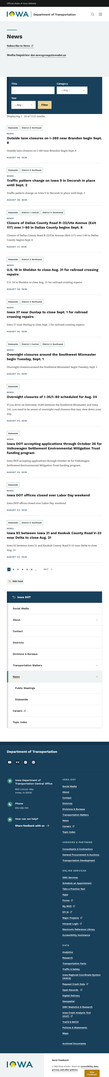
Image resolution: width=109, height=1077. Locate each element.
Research (67, 957)
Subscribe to (18, 45)
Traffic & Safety (71, 969)
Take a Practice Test (73, 889)
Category (62, 83)
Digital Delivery (71, 995)
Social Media (69, 786)
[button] (92, 1073)
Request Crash (73, 984)
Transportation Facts (74, 963)
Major (70, 918)
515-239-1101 (22, 808)
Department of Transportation (54, 14)
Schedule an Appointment (77, 883)
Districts (67, 803)
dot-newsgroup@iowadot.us (48, 55)
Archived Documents (74, 1043)
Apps (65, 894)
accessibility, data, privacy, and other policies (75, 1068)
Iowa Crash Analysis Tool (76, 1014)
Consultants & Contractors (77, 849)
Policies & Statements (74, 1027)
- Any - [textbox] (65, 90)
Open (70, 990)
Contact (66, 797)
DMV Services (70, 877)
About (65, 792)
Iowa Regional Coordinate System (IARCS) (81, 977)
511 (65, 912)
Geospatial (68, 1001)
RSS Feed (17, 581)
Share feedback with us (30, 825)
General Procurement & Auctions (80, 854)
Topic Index (68, 832)
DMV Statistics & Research (77, 1007)
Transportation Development (78, 860)
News (65, 820)
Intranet (70, 923)
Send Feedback (60, 1060)
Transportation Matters (75, 814)
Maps (65, 1033)
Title (14, 83)
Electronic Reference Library (78, 929)
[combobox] (72, 90)
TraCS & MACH (70, 1022)
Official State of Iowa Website (21, 3)
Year (14, 98)
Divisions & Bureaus (73, 809)
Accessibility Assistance (76, 935)
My (67, 906)
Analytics (67, 952)
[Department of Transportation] (18, 14)
